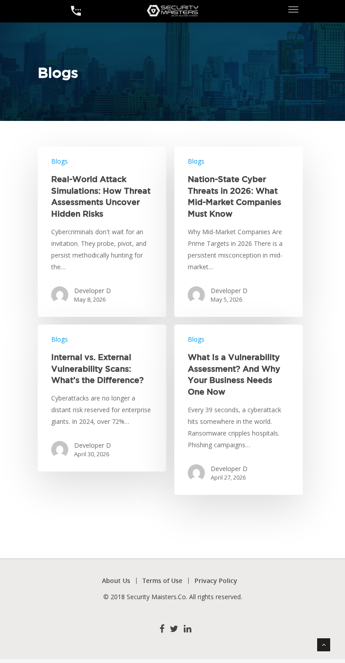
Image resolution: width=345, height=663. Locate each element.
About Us (116, 581)
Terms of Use (162, 581)
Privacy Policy (216, 581)
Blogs (59, 161)
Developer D (92, 290)
